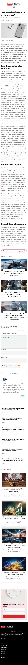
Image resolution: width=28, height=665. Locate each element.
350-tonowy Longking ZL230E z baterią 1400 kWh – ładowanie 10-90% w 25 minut (13, 439)
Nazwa (3, 349)
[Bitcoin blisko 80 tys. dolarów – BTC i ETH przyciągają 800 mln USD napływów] (14, 564)
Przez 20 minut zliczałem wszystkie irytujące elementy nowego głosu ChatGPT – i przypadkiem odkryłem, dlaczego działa (13, 429)
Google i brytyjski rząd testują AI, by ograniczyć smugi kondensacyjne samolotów (12, 449)
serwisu (3, 184)
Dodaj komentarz (14, 373)
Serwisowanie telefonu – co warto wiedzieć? (13, 13)
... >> (23, 495)
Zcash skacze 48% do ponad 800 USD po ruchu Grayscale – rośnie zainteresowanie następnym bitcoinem (14, 545)
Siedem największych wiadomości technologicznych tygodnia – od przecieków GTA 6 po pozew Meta (13, 459)
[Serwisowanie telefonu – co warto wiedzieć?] (14, 30)
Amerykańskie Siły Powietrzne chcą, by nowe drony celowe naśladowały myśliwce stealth (14, 273)
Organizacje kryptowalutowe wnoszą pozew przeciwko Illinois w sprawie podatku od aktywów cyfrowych (14, 489)
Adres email (4, 357)
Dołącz (14, 616)
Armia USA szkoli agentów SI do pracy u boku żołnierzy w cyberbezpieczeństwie (14, 294)
